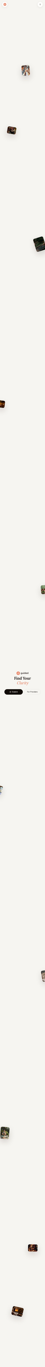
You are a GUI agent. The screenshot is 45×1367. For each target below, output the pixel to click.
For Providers (32, 692)
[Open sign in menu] (40, 4)
